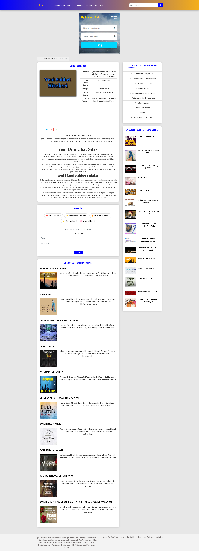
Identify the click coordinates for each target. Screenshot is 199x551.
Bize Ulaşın (115, 537)
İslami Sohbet (48, 58)
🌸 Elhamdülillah (86, 221)
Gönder (78, 252)
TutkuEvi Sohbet (143, 103)
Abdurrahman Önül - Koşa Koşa (143, 98)
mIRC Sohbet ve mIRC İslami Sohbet (143, 79)
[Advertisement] (58, 112)
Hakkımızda (124, 537)
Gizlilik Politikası (135, 537)
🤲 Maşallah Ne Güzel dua (76, 216)
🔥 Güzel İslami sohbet (100, 216)
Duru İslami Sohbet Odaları (143, 117)
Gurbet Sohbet (143, 88)
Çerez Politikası (148, 537)
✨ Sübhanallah (69, 221)
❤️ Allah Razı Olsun (53, 216)
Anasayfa (106, 537)
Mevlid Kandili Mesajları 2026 (143, 74)
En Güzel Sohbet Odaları (143, 83)
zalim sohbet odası (143, 108)
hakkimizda (159, 537)
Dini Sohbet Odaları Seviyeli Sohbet (143, 93)
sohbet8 (143, 113)
